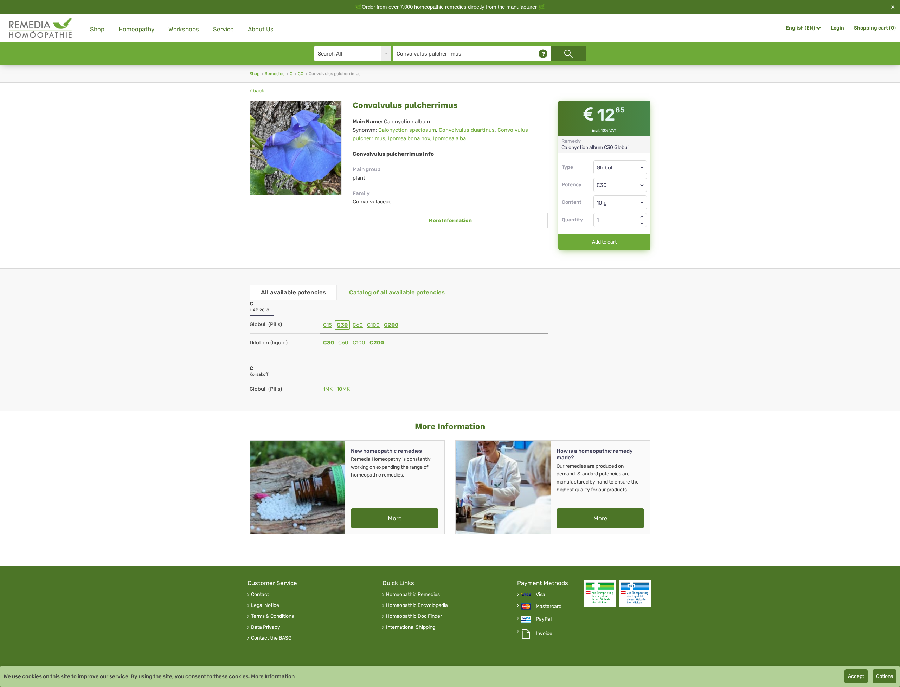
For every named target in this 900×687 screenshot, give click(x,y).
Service (223, 29)
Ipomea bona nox (409, 138)
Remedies (274, 73)
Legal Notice (265, 605)
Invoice (544, 633)
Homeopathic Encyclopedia (417, 605)
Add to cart (604, 242)
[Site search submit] (568, 53)
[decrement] (642, 223)
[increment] (642, 216)
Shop (97, 29)
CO (300, 73)
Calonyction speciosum (407, 130)
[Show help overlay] (543, 53)
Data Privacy (265, 627)
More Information (450, 220)
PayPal (544, 619)
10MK (343, 389)
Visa (540, 594)
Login (837, 28)
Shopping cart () (875, 28)
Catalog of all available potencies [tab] (397, 292)
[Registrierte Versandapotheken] (600, 593)
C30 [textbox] (602, 185)
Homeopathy (136, 29)
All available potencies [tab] (293, 292)
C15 (327, 325)
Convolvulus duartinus (467, 130)
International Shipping (410, 627)
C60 (358, 325)
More (395, 518)
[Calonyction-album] (295, 148)
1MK (328, 389)
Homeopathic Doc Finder (414, 616)
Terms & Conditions (272, 616)
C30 (342, 325)
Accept (856, 676)
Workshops (183, 29)
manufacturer (521, 7)
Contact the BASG (271, 638)
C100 (373, 325)
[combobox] (620, 185)
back (257, 91)
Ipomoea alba (449, 138)
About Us (261, 29)
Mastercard (548, 606)
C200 (391, 325)
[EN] (41, 28)
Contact (260, 594)
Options (884, 676)
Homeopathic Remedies (413, 594)
